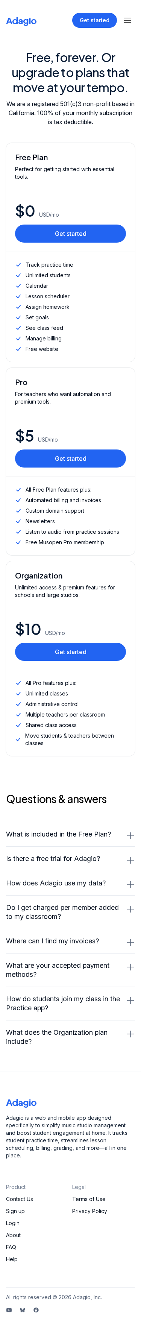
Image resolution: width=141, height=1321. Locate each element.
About (13, 1235)
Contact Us (19, 1199)
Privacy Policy (89, 1211)
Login (13, 1223)
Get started (94, 20)
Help (12, 1259)
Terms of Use (89, 1199)
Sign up (15, 1211)
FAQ (11, 1247)
